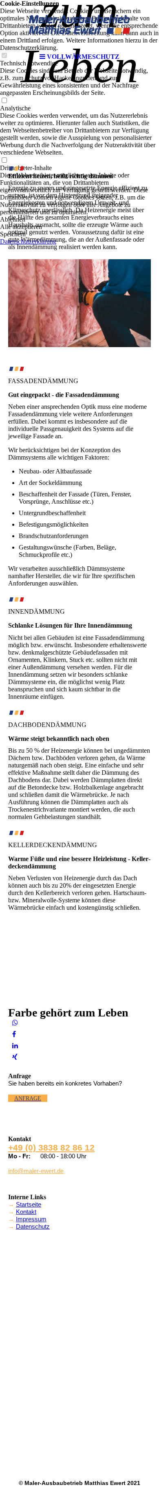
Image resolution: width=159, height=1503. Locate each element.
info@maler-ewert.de (36, 1170)
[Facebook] (14, 1034)
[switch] (4, 100)
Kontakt (26, 1211)
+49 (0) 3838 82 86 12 (51, 1147)
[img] (79, 24)
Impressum (31, 1219)
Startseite (28, 1204)
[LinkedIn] (15, 1045)
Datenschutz (33, 1226)
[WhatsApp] (15, 1022)
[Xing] (15, 1057)
